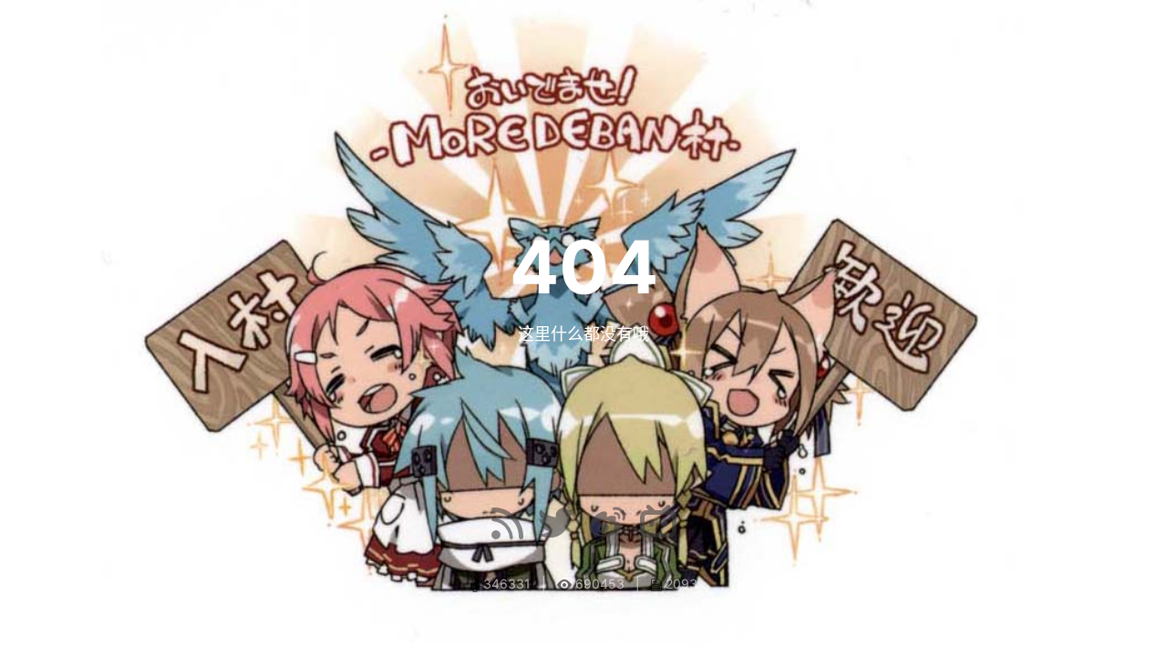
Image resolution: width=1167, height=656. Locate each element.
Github (596, 626)
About (1057, 27)
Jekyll (548, 626)
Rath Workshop (80, 26)
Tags (1132, 27)
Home (980, 27)
